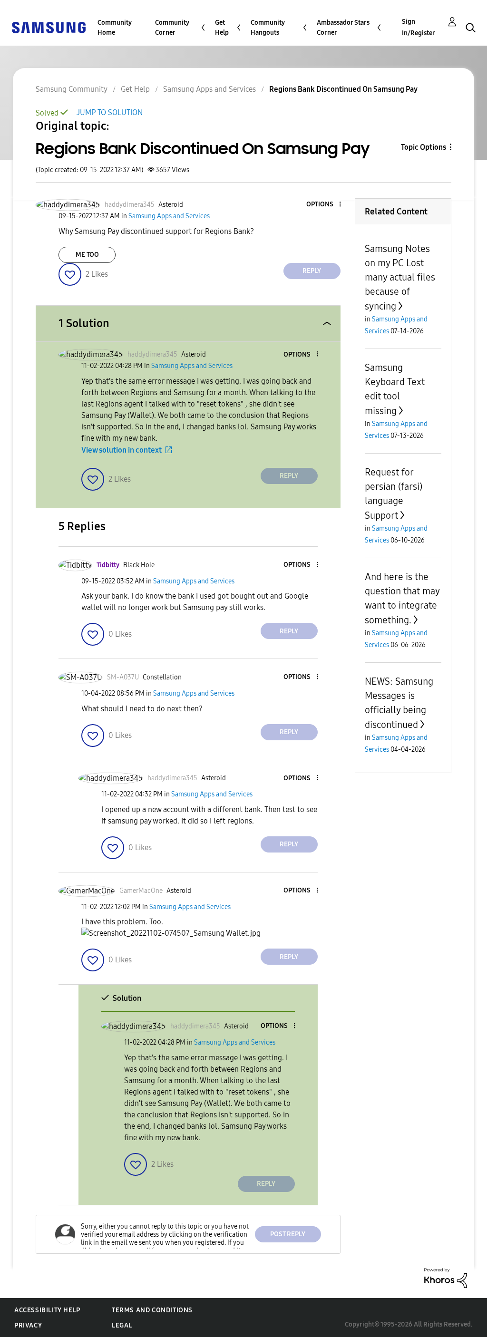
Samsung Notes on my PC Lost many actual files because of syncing (400, 277)
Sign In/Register (418, 27)
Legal (122, 1325)
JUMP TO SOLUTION (110, 112)
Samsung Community (71, 89)
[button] (324, 204)
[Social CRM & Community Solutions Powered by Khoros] (445, 1277)
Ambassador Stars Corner (343, 28)
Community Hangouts (268, 28)
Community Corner (172, 28)
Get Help (222, 28)
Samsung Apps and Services (209, 89)
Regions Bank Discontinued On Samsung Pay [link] (343, 89)
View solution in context (121, 450)
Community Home (114, 28)
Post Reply (287, 1234)
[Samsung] (48, 26)
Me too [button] (87, 255)
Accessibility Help (47, 1310)
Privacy (28, 1325)
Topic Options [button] (423, 147)
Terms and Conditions (152, 1310)
